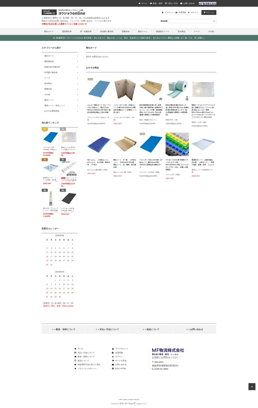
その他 (211, 31)
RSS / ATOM (120, 368)
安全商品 (181, 31)
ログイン (194, 12)
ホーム (144, 3)
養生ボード (49, 31)
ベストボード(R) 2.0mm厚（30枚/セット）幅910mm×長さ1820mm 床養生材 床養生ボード (150, 163)
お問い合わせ (189, 3)
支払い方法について (86, 353)
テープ (197, 31)
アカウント (169, 12)
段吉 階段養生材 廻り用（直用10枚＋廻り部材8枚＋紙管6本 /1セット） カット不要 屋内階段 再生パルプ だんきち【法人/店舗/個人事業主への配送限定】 (151, 110)
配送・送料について (86, 356)
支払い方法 (173, 3)
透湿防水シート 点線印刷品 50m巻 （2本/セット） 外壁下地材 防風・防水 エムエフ (203, 162)
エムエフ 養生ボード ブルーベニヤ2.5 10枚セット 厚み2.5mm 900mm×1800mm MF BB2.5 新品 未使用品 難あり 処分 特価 (99, 108)
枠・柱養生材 (86, 31)
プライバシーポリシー (87, 368)
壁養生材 (125, 31)
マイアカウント (121, 349)
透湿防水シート (162, 31)
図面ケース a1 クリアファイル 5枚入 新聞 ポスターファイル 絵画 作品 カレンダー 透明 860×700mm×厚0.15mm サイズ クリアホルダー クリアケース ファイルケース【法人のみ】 (203, 111)
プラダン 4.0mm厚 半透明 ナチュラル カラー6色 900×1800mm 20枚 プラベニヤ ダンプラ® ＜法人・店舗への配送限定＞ (177, 164)
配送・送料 (157, 3)
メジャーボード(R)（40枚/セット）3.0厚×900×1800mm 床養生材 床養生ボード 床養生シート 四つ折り (125, 108)
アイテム (210, 12)
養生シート (142, 31)
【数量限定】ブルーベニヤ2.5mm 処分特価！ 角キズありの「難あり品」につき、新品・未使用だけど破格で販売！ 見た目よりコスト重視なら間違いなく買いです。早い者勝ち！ (129, 38)
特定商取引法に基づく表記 (89, 364)
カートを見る (121, 361)
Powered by (115, 403)
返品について (83, 361)
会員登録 (182, 12)
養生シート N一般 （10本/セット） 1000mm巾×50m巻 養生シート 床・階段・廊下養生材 (124, 163)
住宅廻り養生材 (106, 31)
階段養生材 (67, 31)
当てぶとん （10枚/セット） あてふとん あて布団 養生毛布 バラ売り (99, 162)
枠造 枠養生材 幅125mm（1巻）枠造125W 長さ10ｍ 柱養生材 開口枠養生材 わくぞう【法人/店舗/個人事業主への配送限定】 (177, 110)
